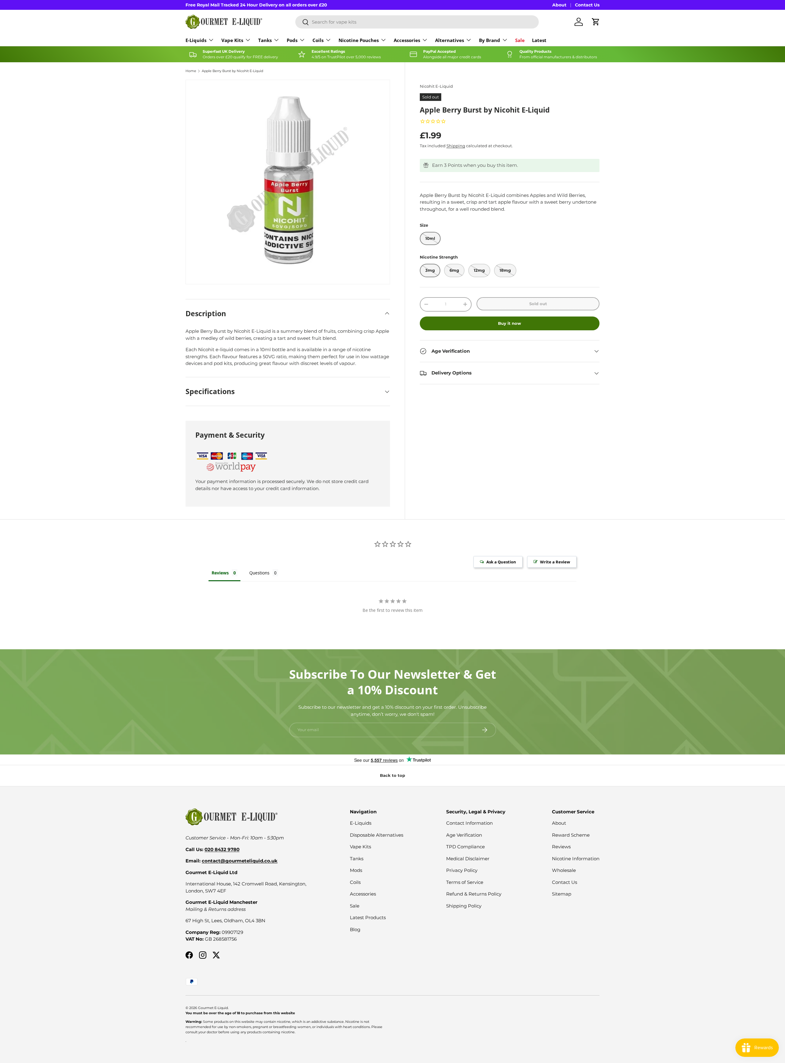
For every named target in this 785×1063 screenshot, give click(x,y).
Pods (292, 40)
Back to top (392, 775)
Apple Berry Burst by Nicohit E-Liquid (232, 71)
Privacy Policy (461, 870)
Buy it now (509, 323)
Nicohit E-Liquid (436, 86)
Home (191, 71)
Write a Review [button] (555, 562)
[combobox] (417, 22)
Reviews (561, 847)
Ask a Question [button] (501, 562)
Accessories (407, 40)
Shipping (455, 145)
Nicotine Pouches (359, 40)
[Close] (774, 935)
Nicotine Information (575, 859)
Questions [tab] (259, 573)
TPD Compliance (465, 847)
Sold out (538, 303)
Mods (356, 870)
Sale (520, 40)
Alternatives (449, 40)
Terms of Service (464, 882)
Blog (355, 929)
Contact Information (469, 823)
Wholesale (564, 870)
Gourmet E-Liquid (213, 1008)
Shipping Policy (463, 906)
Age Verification (464, 835)
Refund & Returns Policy (473, 894)
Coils (318, 40)
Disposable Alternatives (376, 835)
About (559, 4)
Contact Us (587, 4)
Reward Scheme (571, 835)
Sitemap (561, 894)
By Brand (489, 40)
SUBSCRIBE (704, 1025)
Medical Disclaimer (467, 859)
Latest (539, 40)
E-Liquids (196, 40)
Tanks (265, 40)
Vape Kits (232, 40)
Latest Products (368, 917)
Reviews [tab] (220, 573)
